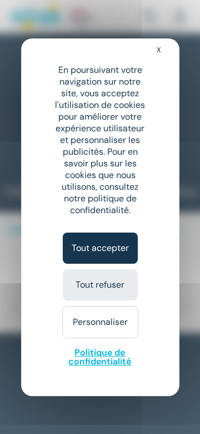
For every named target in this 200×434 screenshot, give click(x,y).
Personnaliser (100, 322)
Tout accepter (100, 248)
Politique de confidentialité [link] (99, 357)
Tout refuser (100, 284)
